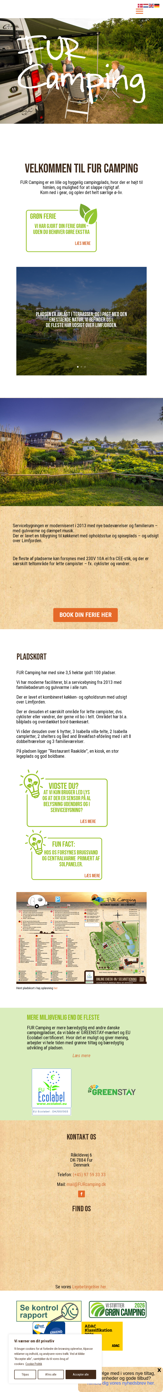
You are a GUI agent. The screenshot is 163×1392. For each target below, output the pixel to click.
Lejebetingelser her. (89, 1286)
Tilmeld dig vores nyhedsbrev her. (120, 1383)
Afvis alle (50, 1374)
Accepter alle (81, 1374)
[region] (55, 1359)
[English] (151, 5)
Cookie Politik (33, 1364)
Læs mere (83, 243)
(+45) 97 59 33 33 (89, 1174)
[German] (157, 5)
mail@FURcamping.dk (86, 1184)
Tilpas (25, 1374)
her (56, 988)
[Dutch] (146, 5)
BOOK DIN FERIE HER (85, 614)
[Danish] (140, 5)
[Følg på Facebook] (81, 1194)
